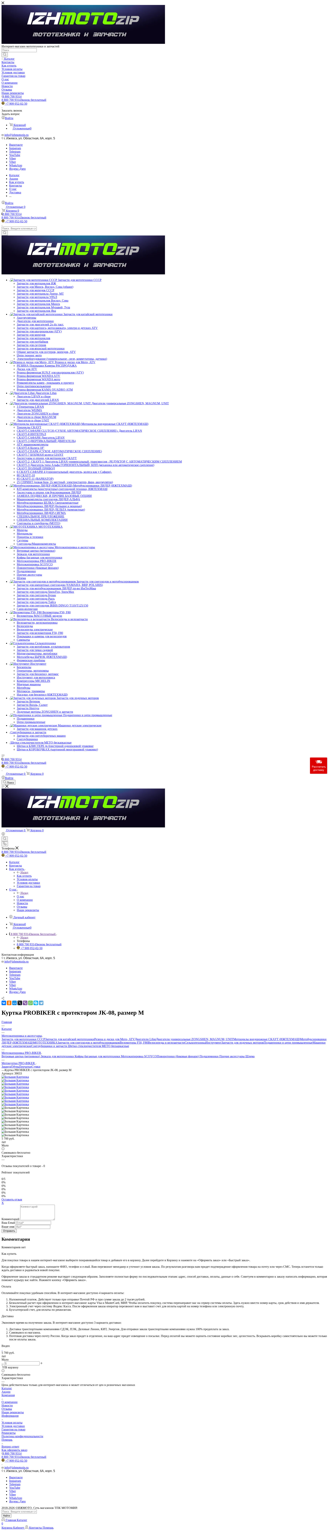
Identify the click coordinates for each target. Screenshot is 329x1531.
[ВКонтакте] (4, 1003)
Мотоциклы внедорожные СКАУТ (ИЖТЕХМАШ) (266, 1039)
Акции (6, 1391)
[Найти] (5, 54)
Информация (10, 1415)
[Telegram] (41, 1003)
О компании (10, 1402)
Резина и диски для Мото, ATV (114, 1039)
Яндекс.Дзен (17, 168)
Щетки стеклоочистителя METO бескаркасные (98, 1046)
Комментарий (10, 1219)
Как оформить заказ (14, 1450)
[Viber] (25, 1003)
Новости (7, 1405)
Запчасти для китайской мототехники (69, 1039)
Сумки (36, 1066)
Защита (6, 1066)
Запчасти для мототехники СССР (23, 1039)
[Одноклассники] (9, 1003)
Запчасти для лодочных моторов (242, 1042)
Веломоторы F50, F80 (134, 1042)
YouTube (14, 155)
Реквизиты (9, 1432)
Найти (6, 1515)
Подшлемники (209, 1056)
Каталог (7, 1388)
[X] (20, 1003)
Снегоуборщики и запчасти (49, 1046)
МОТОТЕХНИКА (45, 1042)
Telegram (14, 151)
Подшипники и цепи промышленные (288, 1042)
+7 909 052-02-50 (16, 103)
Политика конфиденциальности (22, 1436)
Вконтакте (16, 144)
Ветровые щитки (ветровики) (21, 1056)
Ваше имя (8, 1226)
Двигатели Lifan (145, 1039)
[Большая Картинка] (15, 1076)
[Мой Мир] (14, 1003)
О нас (20, 896)
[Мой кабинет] (3, 834)
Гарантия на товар (13, 1429)
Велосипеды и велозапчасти (166, 1042)
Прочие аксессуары (232, 1056)
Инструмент (213, 1042)
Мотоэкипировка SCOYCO (139, 1056)
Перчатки (25, 1066)
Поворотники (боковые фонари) (178, 1056)
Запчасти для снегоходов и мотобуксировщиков (88, 1042)
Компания (8, 1395)
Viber (12, 158)
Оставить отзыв (12, 1199)
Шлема (250, 1056)
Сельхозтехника (195, 1042)
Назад (24, 872)
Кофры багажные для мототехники (98, 1056)
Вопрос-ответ (10, 1446)
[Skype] (36, 1003)
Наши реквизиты (13, 1412)
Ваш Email (8, 1222)
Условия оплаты (12, 1422)
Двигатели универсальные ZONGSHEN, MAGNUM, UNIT (194, 1039)
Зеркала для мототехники (58, 1056)
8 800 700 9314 (12, 96)
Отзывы (7, 1408)
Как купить (24, 875)
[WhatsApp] (30, 1003)
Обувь (15, 1066)
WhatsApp (15, 165)
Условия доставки (13, 1426)
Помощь (7, 1439)
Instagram (15, 148)
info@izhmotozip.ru (16, 134)
